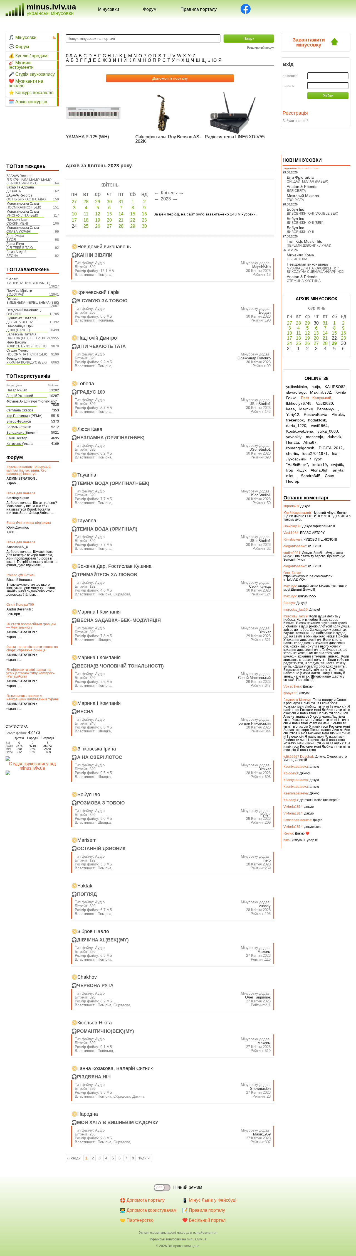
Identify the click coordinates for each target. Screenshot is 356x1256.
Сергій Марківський (254, 678)
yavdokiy (293, 437)
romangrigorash (300, 448)
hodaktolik (317, 420)
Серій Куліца (260, 586)
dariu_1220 (296, 425)
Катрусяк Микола (19, 444)
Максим (264, 952)
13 (109, 214)
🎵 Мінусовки (22, 37)
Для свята (296, 191)
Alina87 (310, 442)
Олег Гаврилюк (258, 997)
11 (86, 214)
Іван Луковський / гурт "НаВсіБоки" (313, 459)
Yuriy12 (292, 414)
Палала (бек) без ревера (28, 338)
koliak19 (319, 464)
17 (74, 220)
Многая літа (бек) (22, 215)
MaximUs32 (320, 392)
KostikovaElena (299, 431)
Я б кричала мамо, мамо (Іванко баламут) (28, 181)
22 (132, 220)
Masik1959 (262, 1134)
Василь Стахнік (18, 427)
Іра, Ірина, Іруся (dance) (28, 283)
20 (109, 220)
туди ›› (144, 1158)
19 (97, 220)
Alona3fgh (319, 470)
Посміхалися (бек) (23, 207)
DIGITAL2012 (331, 448)
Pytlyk (265, 815)
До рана (13, 191)
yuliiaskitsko (296, 386)
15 (132, 214)
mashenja (314, 437)
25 (85, 226)
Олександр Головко (254, 358)
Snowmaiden (260, 1088)
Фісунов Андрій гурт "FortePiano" (31, 401)
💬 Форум (19, 46)
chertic (292, 453)
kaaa (290, 409)
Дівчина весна (19, 322)
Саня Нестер (16, 438)
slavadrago (296, 392)
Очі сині (13, 314)
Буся (11, 240)
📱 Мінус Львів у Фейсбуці (209, 1200)
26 (97, 226)
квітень (109, 184)
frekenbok (295, 420)
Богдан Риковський (254, 723)
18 (85, 220)
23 (144, 220)
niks (291, 476)
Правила (199, 9)
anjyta (338, 470)
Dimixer (264, 632)
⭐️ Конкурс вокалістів (31, 92)
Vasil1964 (319, 425)
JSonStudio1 (260, 404)
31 (120, 201)
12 (97, 214)
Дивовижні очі (300, 232)
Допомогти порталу (170, 78)
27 (74, 201)
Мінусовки (108, 9)
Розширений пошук (260, 47)
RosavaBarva (315, 414)
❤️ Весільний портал (204, 1220)
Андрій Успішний (19, 396)
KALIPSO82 (335, 386)
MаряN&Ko (261, 267)
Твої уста (295, 200)
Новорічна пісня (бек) (26, 354)
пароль (288, 85)
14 (120, 214)
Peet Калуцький (316, 398)
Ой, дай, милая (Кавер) (307, 181)
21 (120, 220)
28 (85, 201)
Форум (150, 9)
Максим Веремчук (318, 409)
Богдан (265, 312)
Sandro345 (310, 476)
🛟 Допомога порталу (142, 1200)
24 (289, 343)
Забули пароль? (295, 121)
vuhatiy (265, 906)
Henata (292, 442)
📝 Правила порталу (203, 1210)
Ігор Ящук (296, 470)
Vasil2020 (324, 403)
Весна (12, 256)
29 (97, 201)
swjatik (337, 464)
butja (316, 386)
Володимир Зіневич (21, 433)
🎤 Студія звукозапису (32, 74)
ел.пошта (290, 76)
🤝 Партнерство (137, 1220)
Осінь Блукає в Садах (26, 199)
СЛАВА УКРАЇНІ (18, 232)
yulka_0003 (328, 431)
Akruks (338, 414)
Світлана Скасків (19, 410)
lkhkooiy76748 (299, 403)
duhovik (334, 437)
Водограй (15, 294)
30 (109, 201)
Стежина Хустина (304, 281)
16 (144, 214)
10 (74, 214)
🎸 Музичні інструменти (21, 65)
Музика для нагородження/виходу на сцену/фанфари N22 (315, 270)
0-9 (69, 55)
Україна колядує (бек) (26, 362)
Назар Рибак (16, 390)
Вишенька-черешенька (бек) (32, 303)
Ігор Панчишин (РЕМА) (24, 416)
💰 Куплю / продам (28, 55)
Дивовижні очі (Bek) (305, 223)
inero (267, 860)
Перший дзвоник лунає (309, 245)
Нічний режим (187, 1187)
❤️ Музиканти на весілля (26, 83)
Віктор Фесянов (18, 421)
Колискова (297, 259)
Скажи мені (17, 223)
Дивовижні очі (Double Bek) (312, 213)
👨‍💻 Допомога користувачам (148, 1210)
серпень (316, 308)
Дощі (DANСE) (18, 330)
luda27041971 (315, 453)
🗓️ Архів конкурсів (28, 101)
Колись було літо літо (26, 346)
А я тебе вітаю (19, 248)
